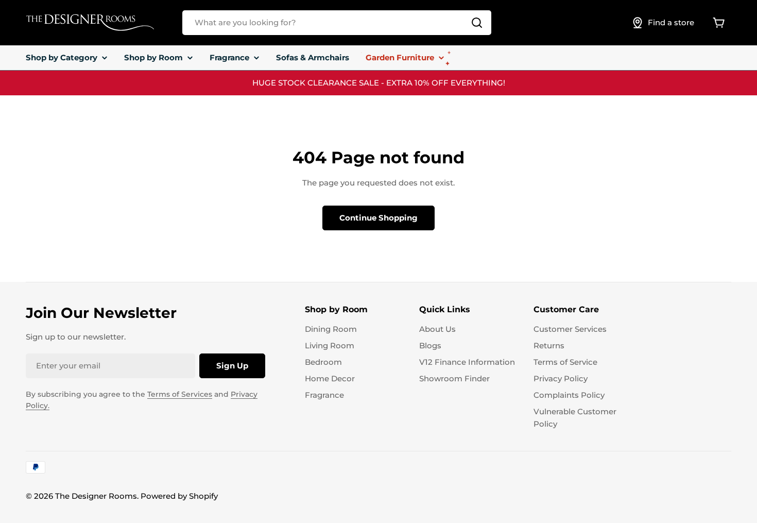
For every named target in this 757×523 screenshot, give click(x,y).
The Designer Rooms (96, 496)
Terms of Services (179, 394)
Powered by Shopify (179, 496)
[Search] (477, 22)
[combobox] (336, 22)
